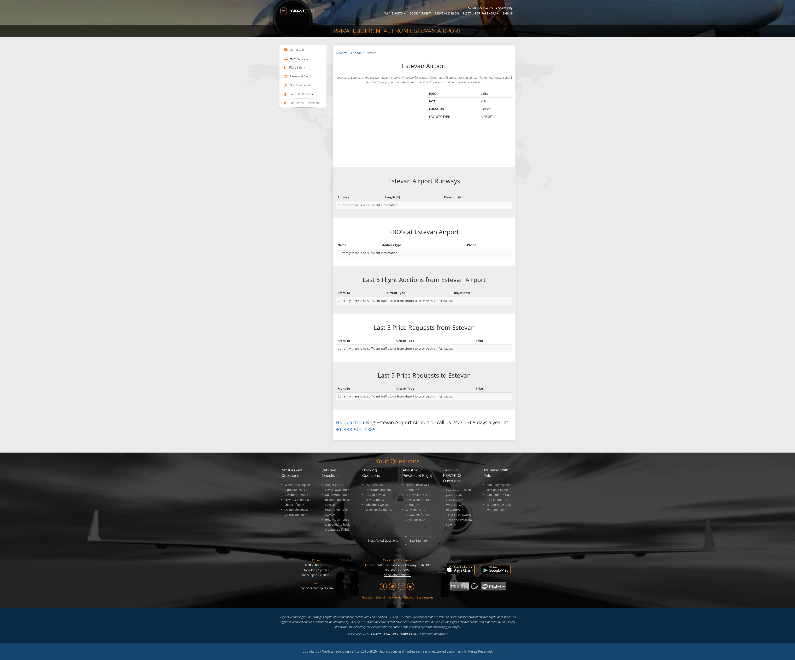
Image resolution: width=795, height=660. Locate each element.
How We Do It (299, 58)
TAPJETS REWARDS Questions (452, 475)
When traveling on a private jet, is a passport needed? (297, 490)
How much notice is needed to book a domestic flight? (337, 524)
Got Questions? (299, 85)
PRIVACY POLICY (410, 634)
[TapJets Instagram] (401, 586)
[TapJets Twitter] (392, 586)
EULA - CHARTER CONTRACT (379, 634)
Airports (341, 53)
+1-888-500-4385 (356, 429)
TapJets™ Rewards (301, 94)
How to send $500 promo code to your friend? (458, 495)
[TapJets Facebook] (383, 586)
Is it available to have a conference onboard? (418, 500)
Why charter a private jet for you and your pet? (418, 514)
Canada (356, 53)
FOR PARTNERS (485, 13)
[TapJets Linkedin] (410, 586)
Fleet (467, 13)
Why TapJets (393, 13)
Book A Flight (420, 13)
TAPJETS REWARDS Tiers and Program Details (459, 520)
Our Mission (297, 50)
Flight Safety (296, 67)
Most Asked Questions (383, 540)
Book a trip (348, 422)
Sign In (508, 13)
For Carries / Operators (304, 103)
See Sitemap (418, 540)
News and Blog (447, 13)
